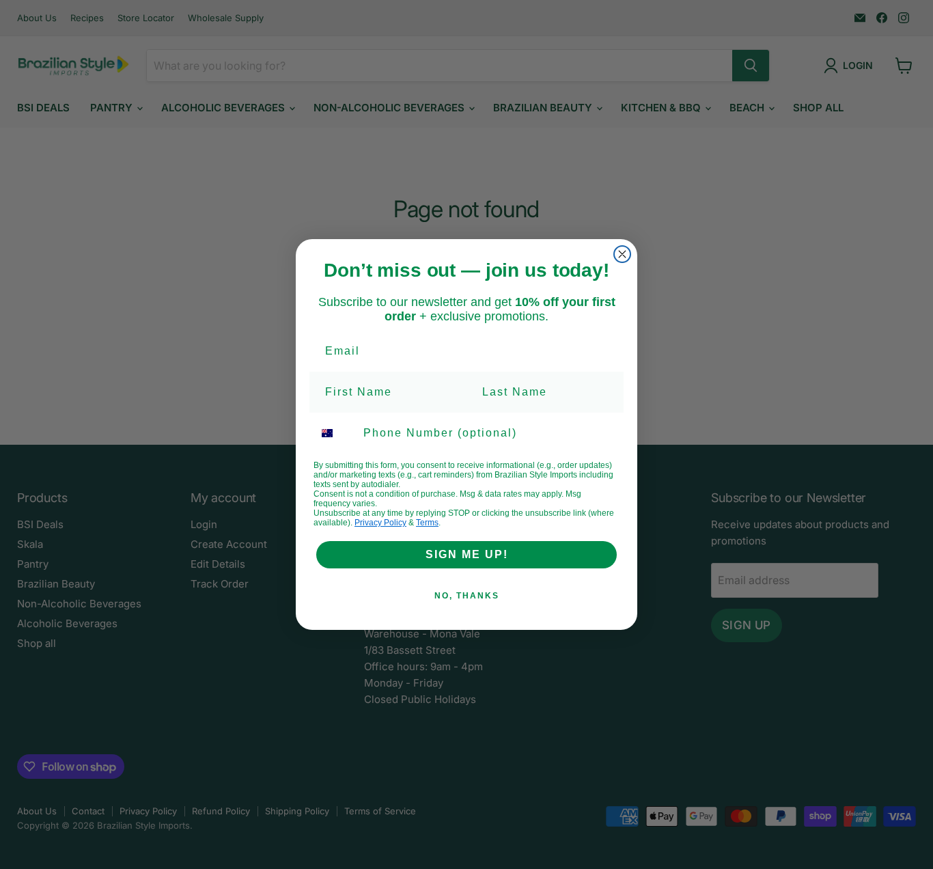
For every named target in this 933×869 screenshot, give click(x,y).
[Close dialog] (622, 254)
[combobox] (335, 433)
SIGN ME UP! (467, 554)
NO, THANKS (466, 596)
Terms (427, 522)
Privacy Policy (380, 522)
